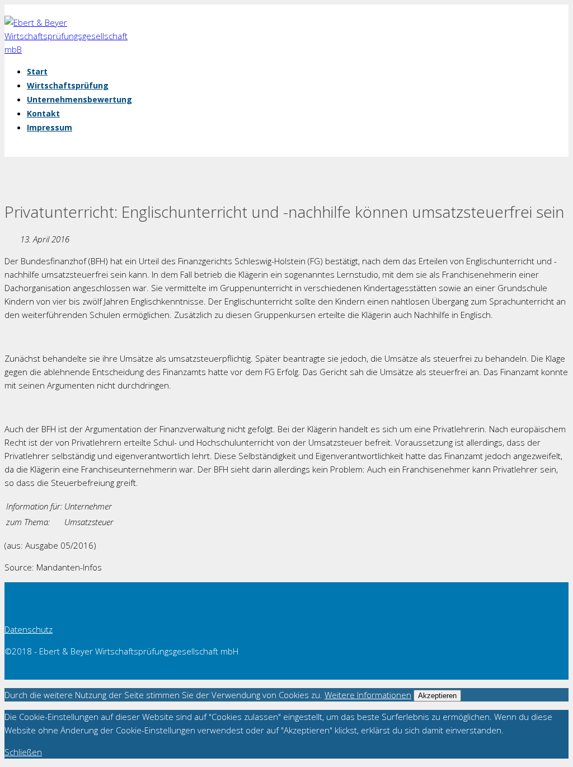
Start (37, 71)
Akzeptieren (437, 695)
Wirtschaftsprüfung (68, 85)
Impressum (49, 127)
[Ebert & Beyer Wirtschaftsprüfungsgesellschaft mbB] (71, 49)
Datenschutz (28, 629)
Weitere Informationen (368, 694)
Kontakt (43, 113)
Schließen (23, 751)
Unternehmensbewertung (79, 99)
